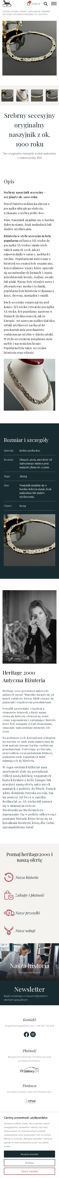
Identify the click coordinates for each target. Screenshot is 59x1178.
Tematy (23, 11)
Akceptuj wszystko (29, 1154)
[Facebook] (26, 1034)
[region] (29, 1145)
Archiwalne (34, 11)
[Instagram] (33, 1034)
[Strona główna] (7, 3)
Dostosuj (29, 1162)
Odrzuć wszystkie (29, 1171)
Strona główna (10, 11)
